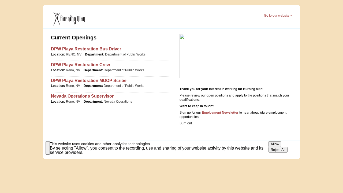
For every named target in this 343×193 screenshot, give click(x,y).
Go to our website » (278, 15)
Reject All (278, 150)
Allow (275, 144)
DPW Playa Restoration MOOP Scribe (88, 80)
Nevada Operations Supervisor (82, 96)
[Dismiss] (48, 148)
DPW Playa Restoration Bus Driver (86, 49)
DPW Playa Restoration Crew (80, 64)
